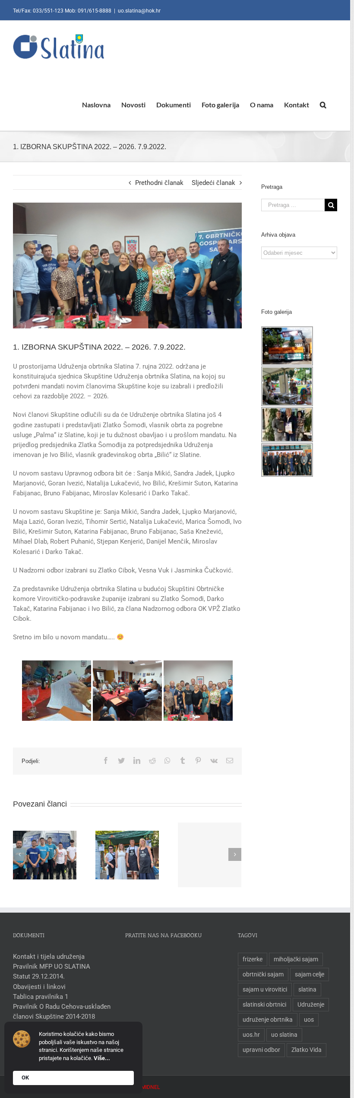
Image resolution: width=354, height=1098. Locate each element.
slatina (307, 989)
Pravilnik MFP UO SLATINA (51, 966)
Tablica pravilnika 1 (40, 997)
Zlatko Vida (306, 1049)
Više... (102, 1058)
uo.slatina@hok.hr (139, 11)
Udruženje (310, 1004)
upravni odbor (261, 1049)
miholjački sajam (296, 959)
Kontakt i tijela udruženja (49, 956)
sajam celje (309, 974)
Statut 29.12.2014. (39, 976)
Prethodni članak (159, 183)
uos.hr (251, 1034)
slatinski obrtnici (264, 1004)
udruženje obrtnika (268, 1019)
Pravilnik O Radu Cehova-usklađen (62, 1006)
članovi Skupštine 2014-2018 (54, 1016)
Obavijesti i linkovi (39, 987)
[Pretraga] (323, 104)
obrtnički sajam (263, 974)
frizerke (252, 959)
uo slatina (284, 1034)
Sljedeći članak (213, 183)
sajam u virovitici (265, 989)
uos (309, 1019)
